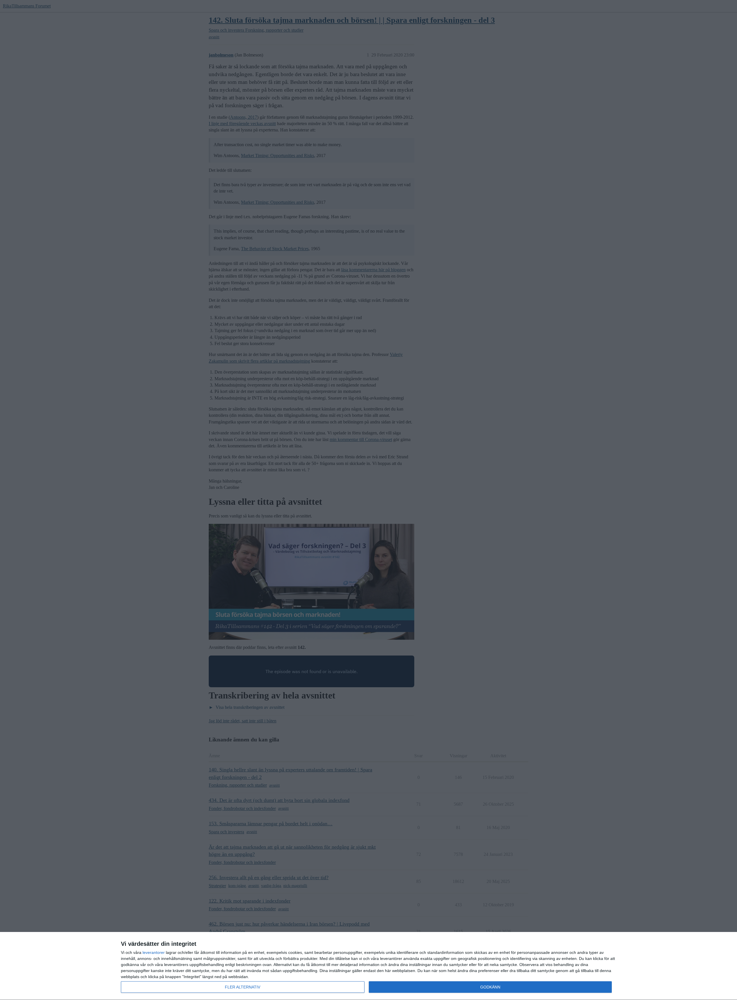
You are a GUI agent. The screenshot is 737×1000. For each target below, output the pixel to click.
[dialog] (368, 966)
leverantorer (154, 952)
